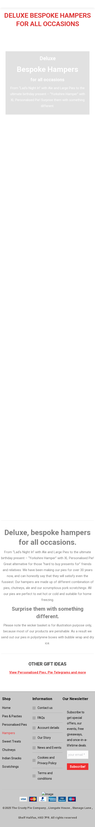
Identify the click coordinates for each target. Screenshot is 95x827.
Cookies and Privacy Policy (47, 760)
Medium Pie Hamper (23, 491)
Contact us (45, 708)
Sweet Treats (11, 741)
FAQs (41, 718)
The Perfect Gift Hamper (72, 407)
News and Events (49, 747)
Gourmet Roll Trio (23, 168)
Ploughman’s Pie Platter (23, 330)
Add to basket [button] (23, 187)
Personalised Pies (14, 724)
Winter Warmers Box (72, 330)
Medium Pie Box (72, 168)
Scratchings (10, 766)
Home (6, 708)
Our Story (44, 737)
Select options (72, 187)
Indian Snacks (11, 758)
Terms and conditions (45, 775)
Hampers (8, 733)
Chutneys (8, 750)
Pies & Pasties (12, 716)
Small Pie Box (22, 246)
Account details (48, 727)
